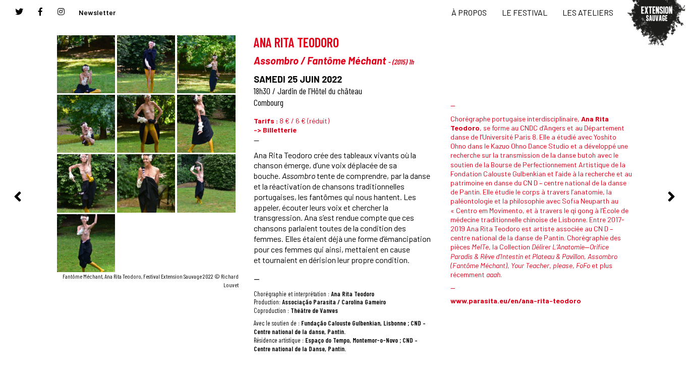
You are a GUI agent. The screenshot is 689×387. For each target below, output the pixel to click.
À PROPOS (469, 12)
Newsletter (97, 12)
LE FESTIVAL (524, 12)
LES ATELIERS (587, 12)
